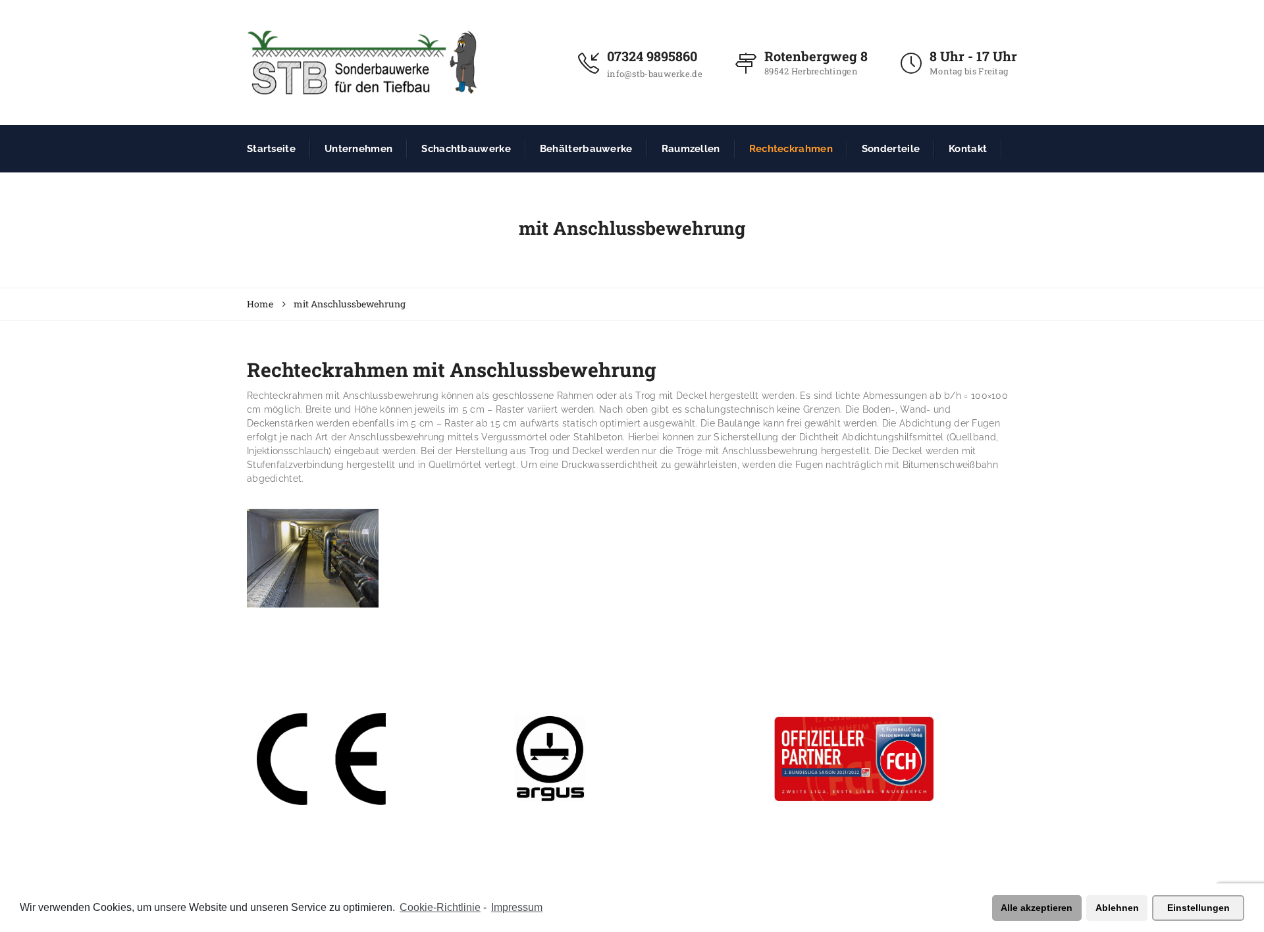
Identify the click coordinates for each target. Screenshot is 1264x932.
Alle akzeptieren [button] (1036, 907)
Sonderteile (891, 149)
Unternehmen (358, 149)
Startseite (271, 149)
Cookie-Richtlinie (440, 907)
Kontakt (968, 149)
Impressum (516, 907)
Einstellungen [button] (1198, 907)
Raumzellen (691, 149)
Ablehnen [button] (1117, 907)
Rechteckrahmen (791, 149)
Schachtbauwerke (466, 149)
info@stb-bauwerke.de (654, 74)
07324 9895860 (652, 56)
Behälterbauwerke (586, 149)
